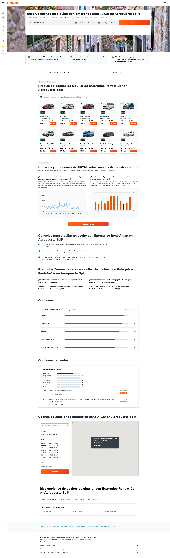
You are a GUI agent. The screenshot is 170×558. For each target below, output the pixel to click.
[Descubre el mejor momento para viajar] (3, 35)
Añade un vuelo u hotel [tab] (48, 500)
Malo (45, 387)
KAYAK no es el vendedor (48, 545)
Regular (45, 384)
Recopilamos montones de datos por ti (53, 549)
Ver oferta (53, 123)
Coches (48, 526)
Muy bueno (47, 376)
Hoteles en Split (78, 512)
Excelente (46, 373)
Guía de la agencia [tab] (65, 500)
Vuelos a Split (47, 512)
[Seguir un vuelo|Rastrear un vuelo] (3, 31)
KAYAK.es (40, 526)
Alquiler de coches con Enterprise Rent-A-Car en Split (101, 526)
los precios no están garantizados (82, 539)
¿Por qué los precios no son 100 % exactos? (55, 552)
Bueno (45, 378)
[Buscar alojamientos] (3, 13)
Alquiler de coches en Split (77, 526)
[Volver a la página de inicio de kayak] (13, 3)
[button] (3, 3)
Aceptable (46, 382)
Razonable (46, 380)
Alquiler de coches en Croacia (60, 526)
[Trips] (3, 41)
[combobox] (37, 18)
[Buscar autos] (3, 17)
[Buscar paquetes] (3, 21)
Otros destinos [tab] (92, 500)
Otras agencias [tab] (80, 500)
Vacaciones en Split (110, 512)
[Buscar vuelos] (3, 9)
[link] (88, 224)
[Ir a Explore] (3, 27)
